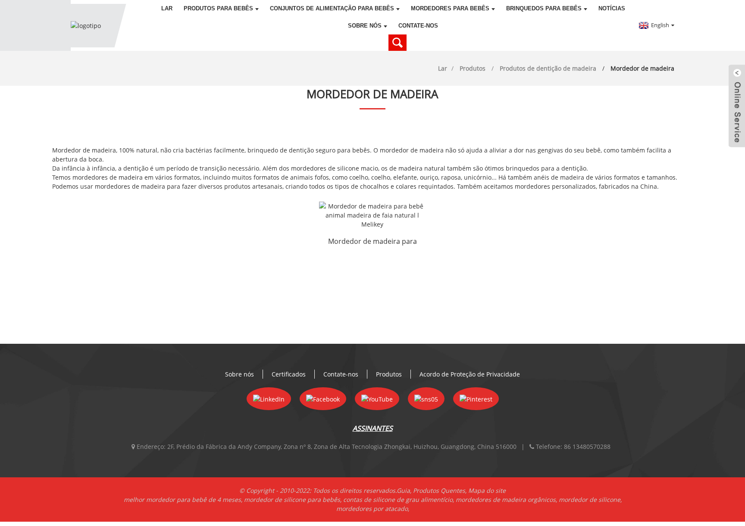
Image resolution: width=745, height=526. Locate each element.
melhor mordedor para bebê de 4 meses (182, 499)
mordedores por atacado (372, 508)
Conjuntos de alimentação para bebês (332, 8)
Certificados (289, 374)
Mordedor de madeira (642, 68)
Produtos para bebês (218, 8)
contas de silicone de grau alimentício (398, 499)
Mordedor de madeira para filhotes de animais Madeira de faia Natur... (372, 242)
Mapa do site (487, 490)
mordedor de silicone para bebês (292, 499)
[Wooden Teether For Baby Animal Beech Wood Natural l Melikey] (372, 215)
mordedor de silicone (589, 499)
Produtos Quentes (439, 490)
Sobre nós (365, 25)
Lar (166, 8)
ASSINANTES (373, 428)
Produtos (472, 68)
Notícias (611, 8)
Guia (403, 490)
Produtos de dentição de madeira (548, 68)
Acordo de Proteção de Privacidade (469, 374)
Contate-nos (418, 25)
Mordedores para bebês (450, 8)
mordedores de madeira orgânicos (506, 499)
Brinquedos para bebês (544, 8)
